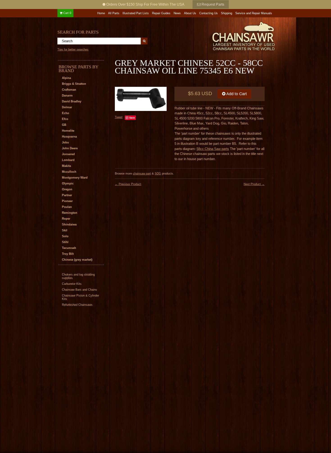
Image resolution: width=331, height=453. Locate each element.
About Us (190, 13)
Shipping (226, 13)
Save (132, 117)
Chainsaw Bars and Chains (79, 289)
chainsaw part (142, 173)
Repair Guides (161, 13)
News (177, 13)
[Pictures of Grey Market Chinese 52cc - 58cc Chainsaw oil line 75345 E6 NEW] (141, 99)
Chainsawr (219, 35)
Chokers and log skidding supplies (78, 276)
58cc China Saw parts (213, 149)
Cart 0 (66, 13)
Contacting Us (208, 13)
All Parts (113, 13)
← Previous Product (128, 184)
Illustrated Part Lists (135, 13)
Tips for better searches (72, 49)
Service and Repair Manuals (253, 13)
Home (101, 13)
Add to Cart (236, 94)
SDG (158, 173)
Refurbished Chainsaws (77, 304)
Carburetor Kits (72, 283)
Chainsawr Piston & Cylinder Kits (80, 297)
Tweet (118, 117)
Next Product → (254, 184)
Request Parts (212, 4)
